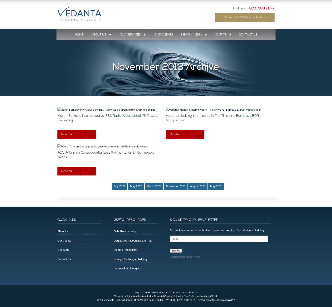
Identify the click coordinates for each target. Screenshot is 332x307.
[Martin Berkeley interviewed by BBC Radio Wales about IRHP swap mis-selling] (106, 109)
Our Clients (164, 34)
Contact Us (248, 34)
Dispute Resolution (125, 249)
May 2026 (136, 186)
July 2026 (119, 186)
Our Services (130, 34)
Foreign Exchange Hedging (130, 259)
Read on (66, 134)
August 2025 (198, 186)
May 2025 (216, 186)
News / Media (191, 34)
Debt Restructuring (125, 231)
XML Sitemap (190, 292)
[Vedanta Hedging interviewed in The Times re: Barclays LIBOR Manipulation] (213, 109)
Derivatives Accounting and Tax (133, 240)
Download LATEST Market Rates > (245, 17)
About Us (98, 34)
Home (79, 34)
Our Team (223, 34)
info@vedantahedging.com (213, 300)
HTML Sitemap (173, 292)
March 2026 (154, 186)
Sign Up (175, 250)
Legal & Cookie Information (149, 292)
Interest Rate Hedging (127, 268)
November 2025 (176, 186)
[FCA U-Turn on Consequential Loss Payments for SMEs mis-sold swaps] (102, 146)
